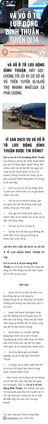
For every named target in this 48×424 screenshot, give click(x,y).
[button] (3, 3)
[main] (24, 28)
